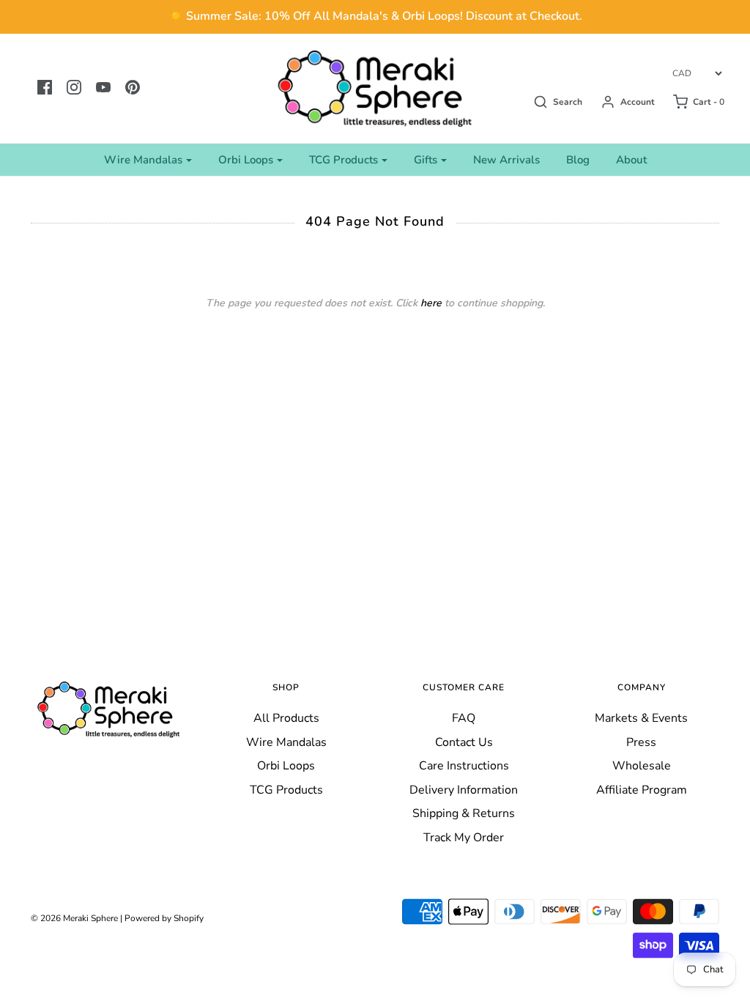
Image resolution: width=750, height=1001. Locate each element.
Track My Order (463, 838)
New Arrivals (506, 159)
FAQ (463, 718)
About (631, 159)
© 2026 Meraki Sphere (74, 918)
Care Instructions (464, 766)
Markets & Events (641, 718)
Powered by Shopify (164, 918)
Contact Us (464, 742)
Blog (578, 159)
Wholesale (641, 766)
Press (641, 742)
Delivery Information (463, 790)
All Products (286, 718)
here (431, 303)
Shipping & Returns (463, 813)
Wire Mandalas (286, 742)
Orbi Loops (286, 766)
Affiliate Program (641, 790)
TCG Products (286, 790)
